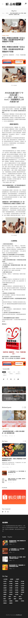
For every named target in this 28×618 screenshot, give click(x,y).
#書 (14, 372)
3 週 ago (7, 467)
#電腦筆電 (10, 603)
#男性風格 (16, 590)
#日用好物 (22, 585)
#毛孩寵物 (10, 587)
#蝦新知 (9, 596)
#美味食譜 (10, 592)
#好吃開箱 (10, 583)
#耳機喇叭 (4, 594)
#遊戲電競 (10, 600)
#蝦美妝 (4, 598)
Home (3, 13)
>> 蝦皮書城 (22, 358)
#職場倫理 (11, 373)
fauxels (15, 235)
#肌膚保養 (10, 594)
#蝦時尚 (15, 596)
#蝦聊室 (15, 598)
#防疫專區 (22, 600)
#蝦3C (22, 594)
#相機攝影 (22, 590)
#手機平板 (4, 585)
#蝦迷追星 (20, 598)
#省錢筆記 (4, 592)
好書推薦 (4, 35)
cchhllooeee (4, 467)
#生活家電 (4, 590)
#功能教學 (17, 579)
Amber (3, 43)
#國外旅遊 (16, 581)
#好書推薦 (16, 583)
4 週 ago (10, 560)
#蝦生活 (20, 596)
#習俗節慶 (22, 592)
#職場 (19, 372)
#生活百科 (10, 590)
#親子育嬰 (4, 600)
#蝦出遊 (4, 596)
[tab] (4, 537)
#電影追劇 (4, 603)
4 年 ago (6, 43)
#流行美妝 (16, 587)
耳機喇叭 (15, 396)
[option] (14, 423)
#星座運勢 (4, 587)
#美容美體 (16, 592)
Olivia (3, 435)
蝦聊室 (7, 13)
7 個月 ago (6, 435)
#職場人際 (4, 373)
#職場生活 (4, 375)
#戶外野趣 (22, 583)
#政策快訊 (16, 585)
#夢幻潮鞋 (22, 581)
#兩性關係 (11, 579)
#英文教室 (16, 594)
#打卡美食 (10, 585)
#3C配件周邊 (5, 579)
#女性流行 (4, 583)
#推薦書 (9, 372)
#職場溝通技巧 (18, 373)
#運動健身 (16, 600)
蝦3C (19, 396)
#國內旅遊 (10, 581)
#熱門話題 (22, 587)
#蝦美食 (9, 598)
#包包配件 (4, 581)
